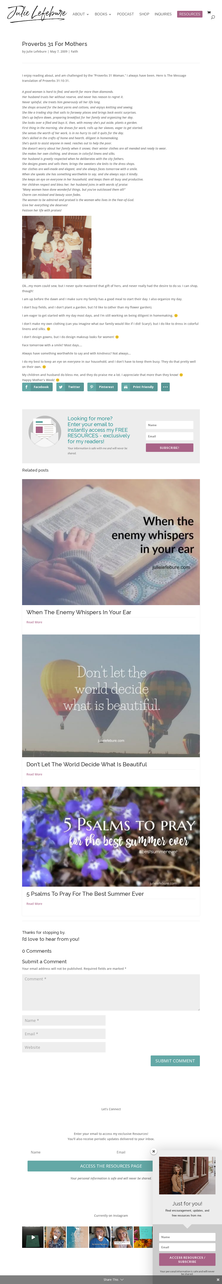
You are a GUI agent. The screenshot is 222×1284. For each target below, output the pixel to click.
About (79, 14)
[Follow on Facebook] (98, 1118)
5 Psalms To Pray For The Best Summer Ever (85, 894)
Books (101, 14)
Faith (74, 51)
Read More (34, 622)
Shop (144, 14)
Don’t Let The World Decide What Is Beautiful (86, 764)
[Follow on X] (106, 1118)
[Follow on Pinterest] (124, 1118)
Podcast (125, 14)
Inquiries (163, 14)
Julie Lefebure (36, 51)
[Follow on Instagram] (115, 1118)
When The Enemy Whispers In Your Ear (78, 612)
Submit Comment (175, 1061)
